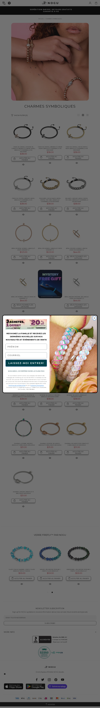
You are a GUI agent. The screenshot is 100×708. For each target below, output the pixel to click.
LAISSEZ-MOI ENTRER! (26, 363)
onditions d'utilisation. (37, 385)
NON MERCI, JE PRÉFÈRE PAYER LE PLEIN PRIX (26, 371)
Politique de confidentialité (17, 385)
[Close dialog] (94, 318)
